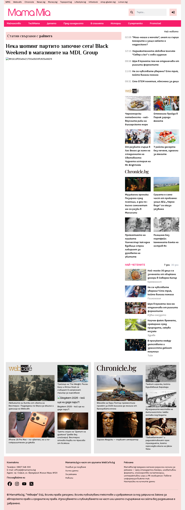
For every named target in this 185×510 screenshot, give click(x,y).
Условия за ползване (75, 467)
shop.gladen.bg (108, 2)
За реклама (71, 474)
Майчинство (14, 23)
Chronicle (29, 2)
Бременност (155, 281)
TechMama (34, 23)
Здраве (151, 335)
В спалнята (97, 23)
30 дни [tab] (174, 264)
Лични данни (71, 470)
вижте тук (143, 478)
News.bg (41, 2)
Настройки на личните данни (139, 481)
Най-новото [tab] (171, 31)
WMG (7, 2)
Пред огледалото (73, 23)
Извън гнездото (157, 315)
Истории (116, 23)
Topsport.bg (66, 2)
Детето (51, 23)
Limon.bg (122, 2)
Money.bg (52, 2)
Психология (154, 298)
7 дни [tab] (167, 264)
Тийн (150, 355)
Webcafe (17, 2)
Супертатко (135, 23)
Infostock (93, 2)
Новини (69, 478)
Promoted (155, 23)
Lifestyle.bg (80, 2)
